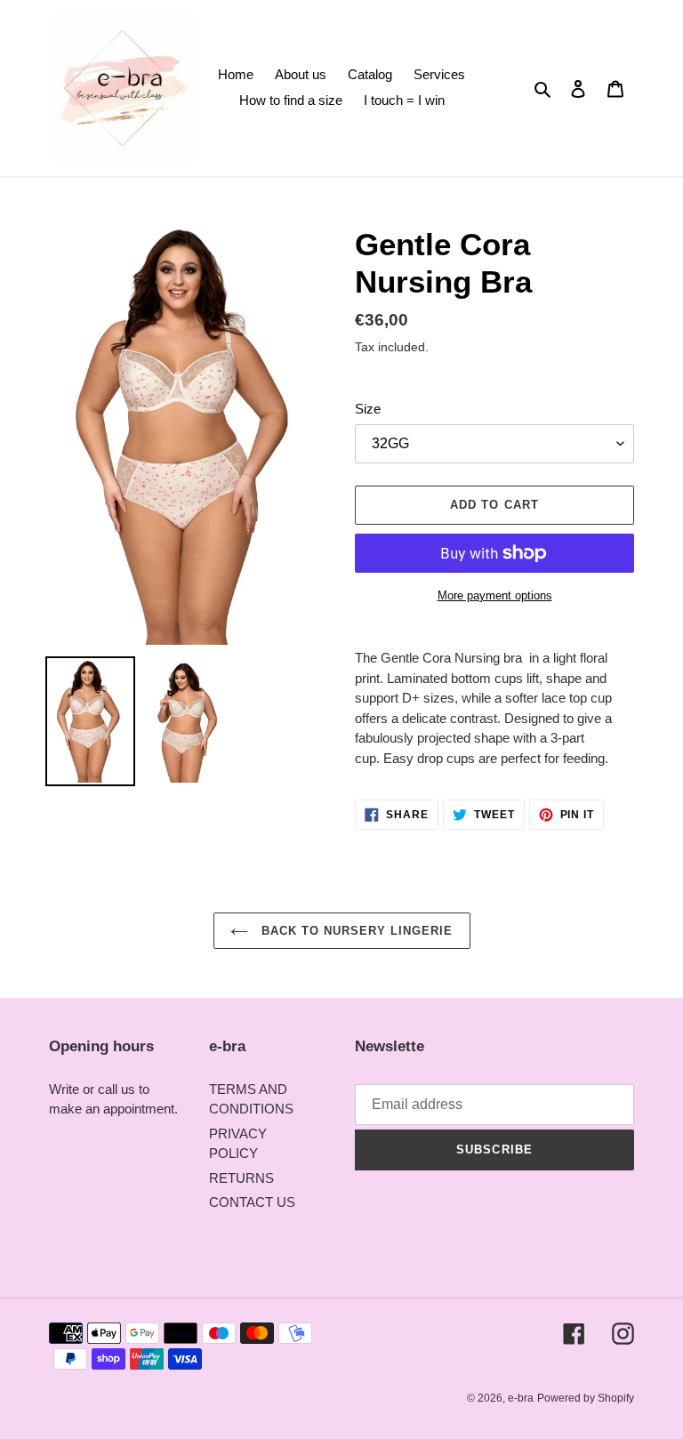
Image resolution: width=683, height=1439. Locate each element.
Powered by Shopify (585, 1398)
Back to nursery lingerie (355, 930)
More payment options (495, 595)
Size (368, 408)
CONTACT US (252, 1202)
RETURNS (241, 1178)
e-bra (521, 1398)
